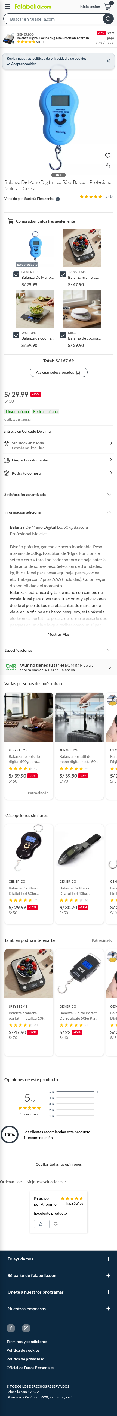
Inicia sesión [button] (89, 6)
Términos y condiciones (27, 1341)
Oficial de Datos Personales (30, 1367)
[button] (58, 19)
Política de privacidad (25, 1359)
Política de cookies (23, 1350)
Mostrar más (58, 634)
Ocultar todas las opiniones (59, 1164)
